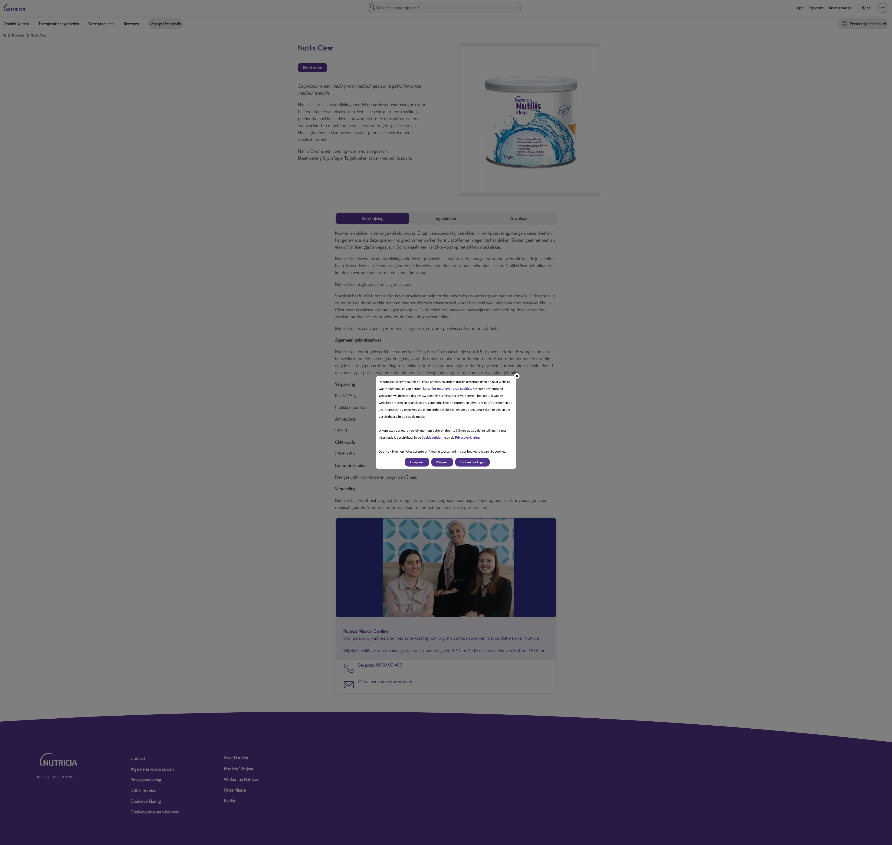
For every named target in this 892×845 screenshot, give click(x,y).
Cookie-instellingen (472, 462)
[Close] (517, 376)
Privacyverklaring (467, 438)
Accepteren (417, 462)
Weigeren (442, 462)
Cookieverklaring (434, 438)
